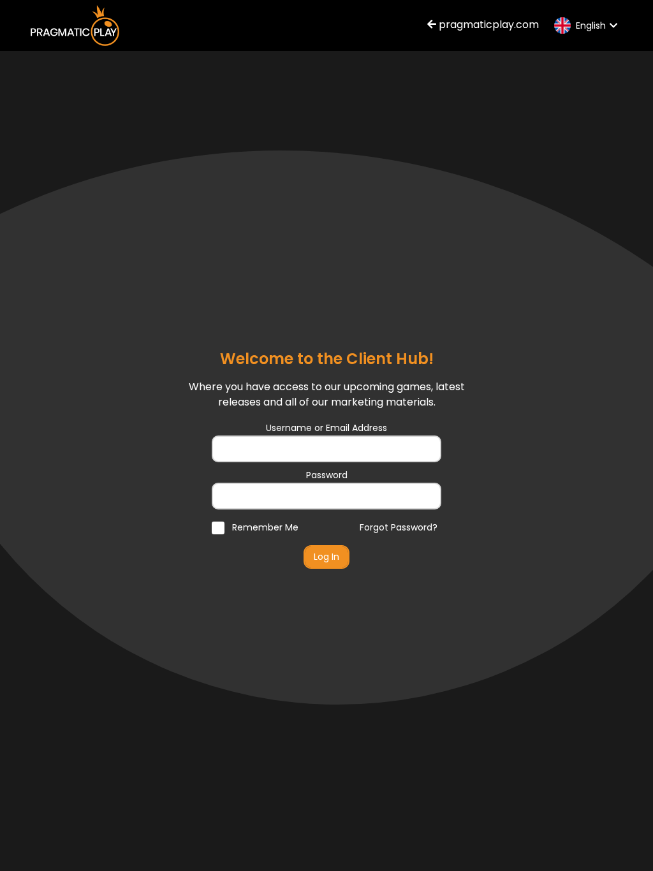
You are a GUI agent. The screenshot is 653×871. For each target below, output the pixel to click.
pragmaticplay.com (487, 24)
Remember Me (264, 527)
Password (327, 475)
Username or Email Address (326, 427)
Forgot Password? (398, 527)
